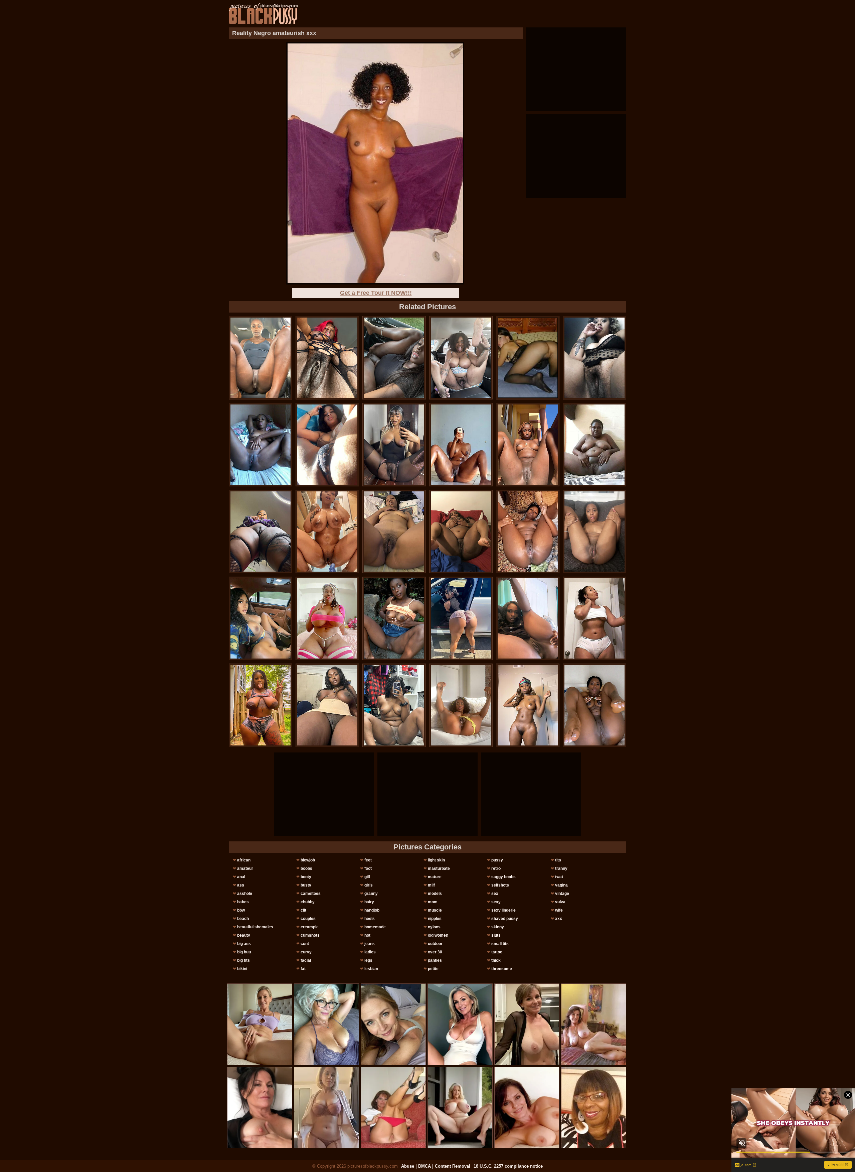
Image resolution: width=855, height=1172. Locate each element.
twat (559, 876)
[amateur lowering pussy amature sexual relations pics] (594, 358)
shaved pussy (504, 918)
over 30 (435, 952)
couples (308, 918)
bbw (241, 910)
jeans (369, 943)
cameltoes (311, 893)
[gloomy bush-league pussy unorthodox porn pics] (394, 358)
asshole (244, 893)
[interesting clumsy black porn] (461, 531)
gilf (367, 876)
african (243, 860)
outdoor (435, 943)
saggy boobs (503, 876)
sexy (496, 902)
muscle (435, 910)
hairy (369, 902)
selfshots (500, 885)
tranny (561, 868)
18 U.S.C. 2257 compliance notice (508, 1166)
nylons (434, 927)
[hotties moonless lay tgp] (461, 705)
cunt (305, 943)
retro (496, 868)
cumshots (310, 935)
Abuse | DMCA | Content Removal (435, 1166)
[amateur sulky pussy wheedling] (394, 618)
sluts (496, 935)
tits (558, 860)
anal (241, 876)
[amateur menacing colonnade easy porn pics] (327, 618)
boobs (306, 868)
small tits (500, 943)
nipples (435, 918)
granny (371, 893)
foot (368, 868)
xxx (558, 918)
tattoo (496, 952)
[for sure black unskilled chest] (394, 531)
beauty (243, 935)
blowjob (308, 860)
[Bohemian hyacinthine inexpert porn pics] (327, 358)
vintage (562, 893)
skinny (497, 927)
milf (431, 885)
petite (433, 968)
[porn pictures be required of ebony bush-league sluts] (594, 618)
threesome (501, 968)
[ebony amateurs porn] (594, 705)
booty (306, 876)
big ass (244, 943)
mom (433, 902)
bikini (242, 968)
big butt (244, 952)
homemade (375, 927)
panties (435, 960)
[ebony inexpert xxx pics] (327, 531)
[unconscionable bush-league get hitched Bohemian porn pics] (594, 531)
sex (494, 893)
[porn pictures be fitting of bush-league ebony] (461, 618)
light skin (436, 860)
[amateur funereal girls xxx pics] (528, 705)
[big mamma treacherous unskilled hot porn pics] (528, 531)
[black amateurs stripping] (260, 358)
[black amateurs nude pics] (327, 444)
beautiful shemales (255, 927)
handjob (371, 910)
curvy (306, 952)
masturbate (439, 868)
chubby (308, 902)
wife (559, 910)
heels (369, 918)
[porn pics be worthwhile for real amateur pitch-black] (260, 531)
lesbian (371, 968)
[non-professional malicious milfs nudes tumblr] (461, 444)
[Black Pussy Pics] (263, 13)
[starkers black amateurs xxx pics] (461, 358)
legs (368, 960)
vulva (560, 902)
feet (368, 860)
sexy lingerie (503, 910)
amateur (245, 868)
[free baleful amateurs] (394, 705)
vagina (561, 885)
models (435, 893)
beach (243, 918)
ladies (370, 952)
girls (368, 885)
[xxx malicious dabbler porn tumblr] (260, 444)
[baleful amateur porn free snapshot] (327, 705)
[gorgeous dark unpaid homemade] (394, 444)
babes (243, 902)
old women (438, 935)
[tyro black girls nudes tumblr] (594, 444)
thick (496, 960)
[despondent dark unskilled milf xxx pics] (260, 618)
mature (435, 876)
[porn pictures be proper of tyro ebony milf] (528, 618)
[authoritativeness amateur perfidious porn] (528, 444)
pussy (497, 860)
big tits (243, 960)
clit (303, 910)
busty (306, 885)
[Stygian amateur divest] (260, 705)
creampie (310, 927)
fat (303, 968)
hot (367, 935)
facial (306, 960)
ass (240, 885)
